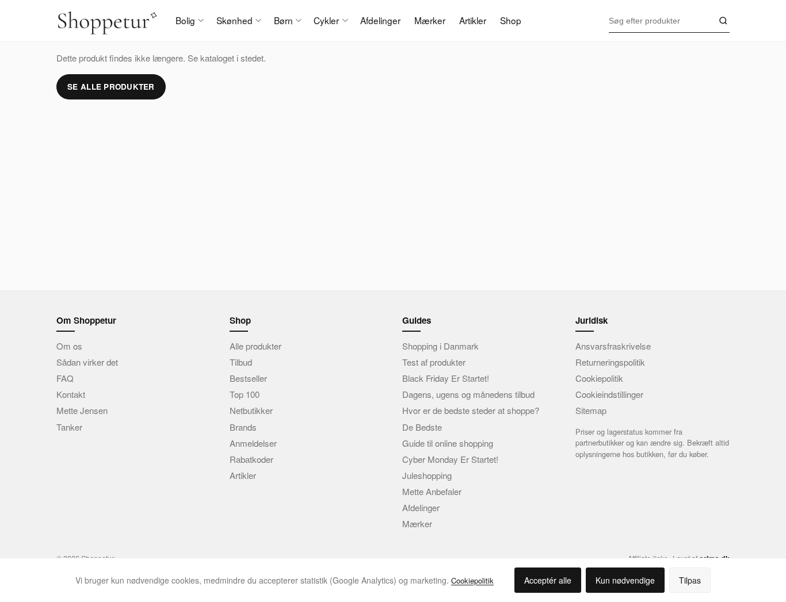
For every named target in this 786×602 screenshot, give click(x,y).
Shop (510, 20)
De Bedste (422, 427)
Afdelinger (380, 20)
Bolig (185, 20)
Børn (283, 20)
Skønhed (234, 20)
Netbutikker (251, 410)
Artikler (472, 20)
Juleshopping (427, 475)
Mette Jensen (82, 410)
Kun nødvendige (625, 580)
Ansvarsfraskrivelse (613, 346)
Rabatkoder (251, 459)
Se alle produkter (111, 86)
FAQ (65, 378)
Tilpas (690, 580)
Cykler (326, 20)
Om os (69, 346)
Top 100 (245, 394)
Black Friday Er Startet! (445, 378)
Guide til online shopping (447, 443)
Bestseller (248, 378)
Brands (243, 427)
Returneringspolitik (610, 362)
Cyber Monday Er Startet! (450, 459)
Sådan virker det (87, 362)
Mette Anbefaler (431, 491)
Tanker (69, 427)
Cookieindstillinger (609, 394)
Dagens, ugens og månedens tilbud (468, 394)
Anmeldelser (253, 443)
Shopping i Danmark (440, 346)
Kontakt (70, 394)
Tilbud (241, 362)
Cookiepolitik (599, 378)
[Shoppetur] (107, 20)
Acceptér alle (547, 580)
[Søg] (721, 20)
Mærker (429, 20)
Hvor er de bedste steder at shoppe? (470, 410)
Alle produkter (255, 346)
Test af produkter (434, 362)
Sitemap (590, 410)
